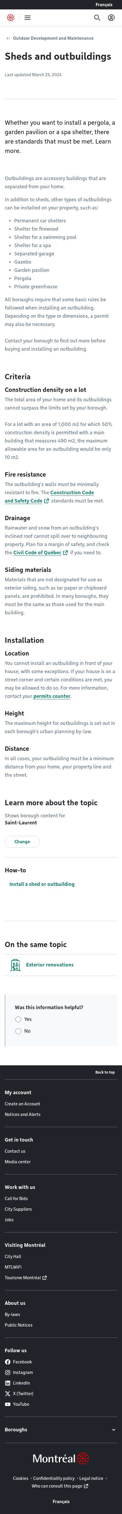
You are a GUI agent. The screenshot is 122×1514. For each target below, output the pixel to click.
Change (22, 841)
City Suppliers (18, 1209)
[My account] (111, 18)
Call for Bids (16, 1198)
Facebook (22, 1362)
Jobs (9, 1219)
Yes (28, 1019)
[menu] (27, 18)
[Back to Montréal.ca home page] (11, 18)
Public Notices (19, 1325)
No (27, 1031)
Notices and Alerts (23, 1114)
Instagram (23, 1372)
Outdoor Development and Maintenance (53, 38)
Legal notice (91, 1478)
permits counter (51, 696)
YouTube (21, 1404)
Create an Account (22, 1104)
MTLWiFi (13, 1267)
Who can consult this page (57, 1486)
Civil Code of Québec (37, 552)
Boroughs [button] (16, 1430)
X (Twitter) (23, 1393)
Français (104, 4)
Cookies (20, 1478)
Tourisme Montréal (23, 1277)
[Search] (97, 18)
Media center (17, 1161)
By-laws (12, 1314)
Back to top (105, 1072)
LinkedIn (21, 1383)
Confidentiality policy (54, 1478)
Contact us (15, 1151)
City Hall (13, 1256)
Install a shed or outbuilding (42, 884)
